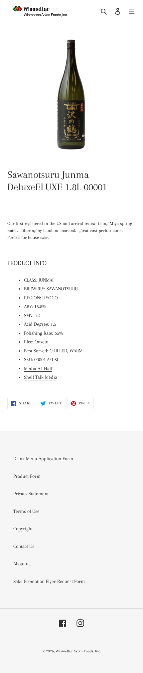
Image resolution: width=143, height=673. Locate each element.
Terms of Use (26, 511)
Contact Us (23, 546)
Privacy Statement (31, 493)
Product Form (27, 476)
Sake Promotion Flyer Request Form (49, 581)
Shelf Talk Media (40, 377)
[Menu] (132, 11)
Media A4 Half (38, 368)
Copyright (23, 528)
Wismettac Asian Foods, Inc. (78, 651)
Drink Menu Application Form (43, 458)
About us (22, 563)
